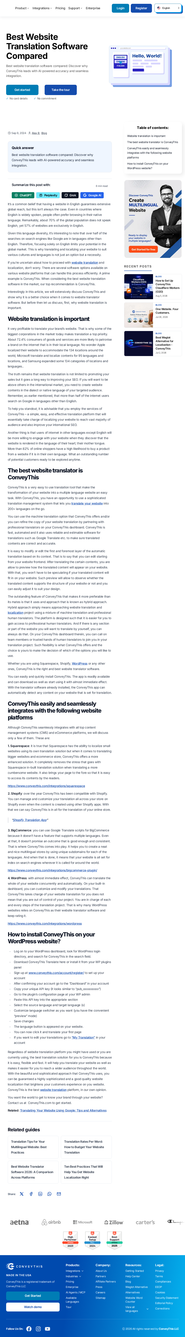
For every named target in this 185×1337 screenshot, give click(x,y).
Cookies (160, 1292)
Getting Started (134, 1271)
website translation (85, 262)
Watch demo (33, 1307)
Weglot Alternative (136, 1287)
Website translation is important (146, 136)
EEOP (158, 1287)
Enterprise (93, 8)
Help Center (132, 1276)
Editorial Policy (164, 1303)
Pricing (60, 8)
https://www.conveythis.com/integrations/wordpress (45, 923)
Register (141, 8)
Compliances (163, 1281)
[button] (167, 8)
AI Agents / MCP (75, 1292)
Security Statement (166, 1298)
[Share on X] (21, 1193)
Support (74, 8)
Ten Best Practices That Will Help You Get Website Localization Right (83, 1172)
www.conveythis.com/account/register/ (56, 973)
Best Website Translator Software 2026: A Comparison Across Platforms (32, 1172)
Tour (68, 1307)
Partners (101, 1276)
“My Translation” (83, 1037)
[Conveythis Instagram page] (38, 1328)
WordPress (79, 663)
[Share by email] (58, 1193)
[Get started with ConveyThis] (153, 219)
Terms (159, 1276)
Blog (44, 133)
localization (15, 612)
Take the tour (60, 90)
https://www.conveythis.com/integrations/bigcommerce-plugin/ (52, 870)
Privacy (159, 1271)
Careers (100, 1292)
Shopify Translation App (29, 820)
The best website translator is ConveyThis (152, 142)
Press (99, 1287)
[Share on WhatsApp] (49, 1193)
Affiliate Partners (106, 1281)
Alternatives (132, 1292)
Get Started (33, 1296)
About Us (101, 1271)
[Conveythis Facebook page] (29, 1328)
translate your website (87, 503)
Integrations (41, 8)
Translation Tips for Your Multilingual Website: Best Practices (29, 1147)
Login (120, 8)
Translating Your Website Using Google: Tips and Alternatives (63, 1110)
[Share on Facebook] (30, 1193)
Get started (22, 90)
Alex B (36, 133)
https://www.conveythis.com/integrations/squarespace (46, 786)
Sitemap (101, 1298)
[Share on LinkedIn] (40, 1193)
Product (20, 8)
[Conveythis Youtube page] (47, 1328)
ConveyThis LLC (169, 1328)
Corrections (162, 1308)
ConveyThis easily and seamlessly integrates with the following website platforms (149, 153)
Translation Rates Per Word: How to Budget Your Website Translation (84, 1147)
